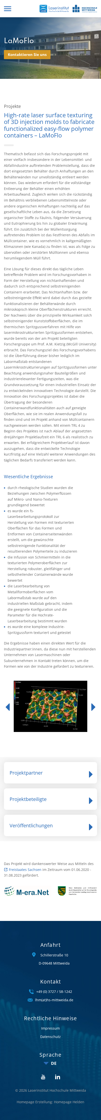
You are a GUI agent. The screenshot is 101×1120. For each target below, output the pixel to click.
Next (93, 707)
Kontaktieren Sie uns (27, 54)
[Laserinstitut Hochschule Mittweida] (54, 9)
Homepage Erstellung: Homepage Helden (50, 1102)
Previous (7, 707)
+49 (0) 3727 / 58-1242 (54, 991)
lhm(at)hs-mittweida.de (54, 1000)
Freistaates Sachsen (25, 869)
